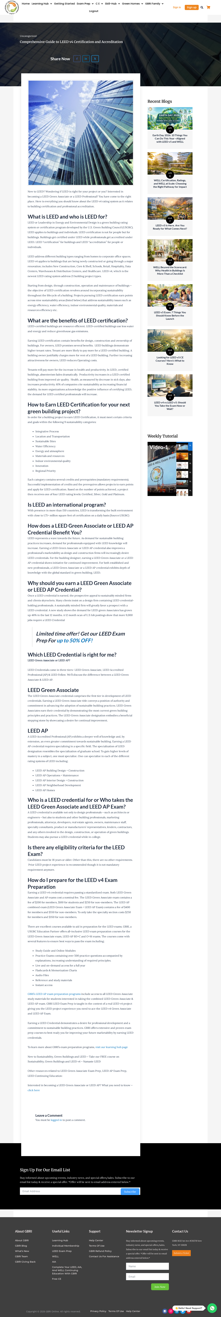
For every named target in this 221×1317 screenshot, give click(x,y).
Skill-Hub (111, 3)
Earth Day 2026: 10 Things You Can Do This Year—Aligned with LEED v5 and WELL (170, 138)
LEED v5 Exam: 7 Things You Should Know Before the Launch (170, 315)
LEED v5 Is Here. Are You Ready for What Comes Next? (170, 227)
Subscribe (130, 1191)
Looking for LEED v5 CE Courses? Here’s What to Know (170, 360)
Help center (96, 1240)
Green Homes (131, 3)
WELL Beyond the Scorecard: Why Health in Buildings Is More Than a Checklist (170, 270)
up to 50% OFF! (75, 640)
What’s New (22, 1251)
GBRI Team (21, 1256)
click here (34, 1090)
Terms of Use (97, 1245)
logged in (56, 1120)
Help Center (133, 1311)
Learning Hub (40, 3)
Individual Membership (65, 1245)
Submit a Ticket (181, 1253)
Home (26, 3)
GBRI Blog (21, 1245)
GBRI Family (152, 3)
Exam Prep (83, 3)
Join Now (160, 1286)
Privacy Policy (98, 1311)
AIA (54, 1261)
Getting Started (64, 3)
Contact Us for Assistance (104, 1256)
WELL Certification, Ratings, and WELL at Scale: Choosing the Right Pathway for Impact (170, 183)
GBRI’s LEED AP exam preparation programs (54, 994)
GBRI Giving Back (25, 1261)
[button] (202, 7)
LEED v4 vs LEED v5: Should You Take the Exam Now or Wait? (170, 405)
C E (98, 3)
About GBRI (22, 1240)
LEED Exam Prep (62, 1251)
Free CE (56, 1278)
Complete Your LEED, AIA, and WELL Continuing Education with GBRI (67, 1270)
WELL (55, 1256)
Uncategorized (28, 35)
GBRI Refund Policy (100, 1251)
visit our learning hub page (111, 1047)
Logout (93, 11)
